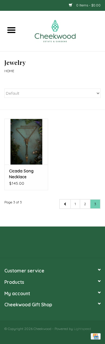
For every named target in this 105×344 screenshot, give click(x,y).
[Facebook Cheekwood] (42, 244)
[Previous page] (65, 204)
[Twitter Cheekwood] (52, 244)
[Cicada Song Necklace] (26, 142)
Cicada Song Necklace (21, 173)
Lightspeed (82, 328)
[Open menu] (11, 30)
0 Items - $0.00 (88, 5)
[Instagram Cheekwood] (63, 244)
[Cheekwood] (64, 30)
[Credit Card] (95, 336)
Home (9, 71)
